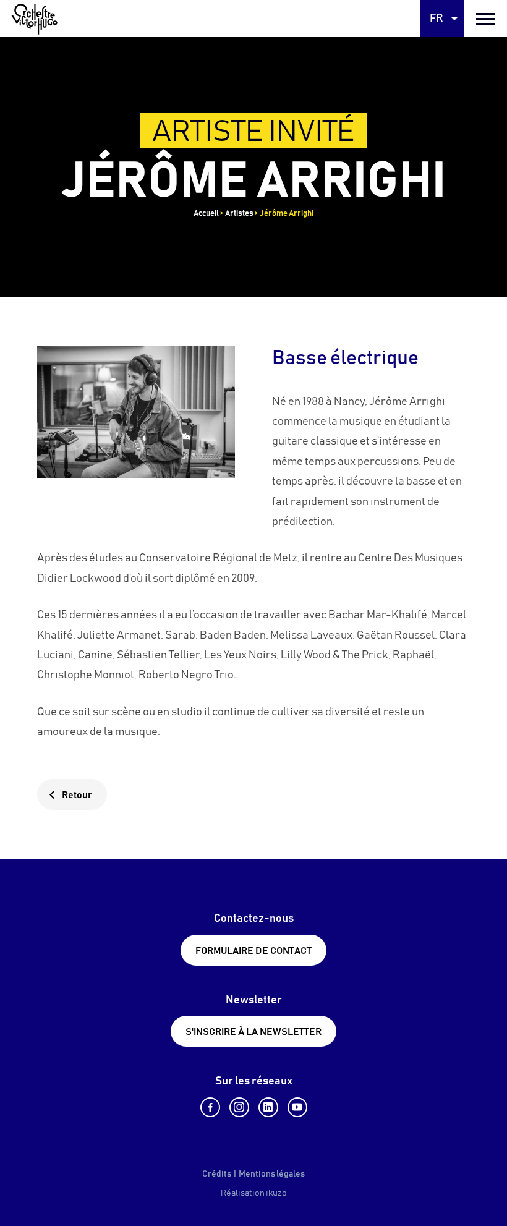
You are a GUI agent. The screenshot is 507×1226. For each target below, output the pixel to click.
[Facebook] (210, 1107)
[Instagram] (239, 1107)
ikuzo (276, 1193)
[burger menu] (485, 18)
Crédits (216, 1174)
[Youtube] (297, 1107)
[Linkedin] (268, 1107)
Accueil (206, 214)
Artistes (239, 214)
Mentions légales (272, 1174)
